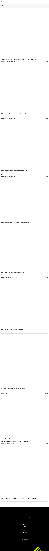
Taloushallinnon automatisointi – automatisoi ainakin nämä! (13, 388)
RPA (10, 277)
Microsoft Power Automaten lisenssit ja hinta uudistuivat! (12, 272)
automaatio (3, 61)
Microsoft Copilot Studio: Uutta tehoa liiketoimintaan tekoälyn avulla (14, 170)
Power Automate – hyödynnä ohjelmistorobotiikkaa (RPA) (12, 329)
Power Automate (7, 277)
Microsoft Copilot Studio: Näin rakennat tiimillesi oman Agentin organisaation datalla (17, 57)
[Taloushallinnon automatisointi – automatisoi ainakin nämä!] (24, 362)
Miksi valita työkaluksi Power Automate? (9, 496)
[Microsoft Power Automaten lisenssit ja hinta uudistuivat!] (24, 251)
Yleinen (15, 61)
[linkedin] (24, 543)
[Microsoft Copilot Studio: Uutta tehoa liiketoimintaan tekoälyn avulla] (24, 145)
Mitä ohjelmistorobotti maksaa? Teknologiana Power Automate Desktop (15, 222)
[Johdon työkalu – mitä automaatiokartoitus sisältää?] (24, 417)
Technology (12, 61)
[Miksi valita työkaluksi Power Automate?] (24, 470)
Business (6, 61)
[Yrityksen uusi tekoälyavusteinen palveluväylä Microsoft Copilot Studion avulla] (24, 88)
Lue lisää (46, 61)
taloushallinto (7, 393)
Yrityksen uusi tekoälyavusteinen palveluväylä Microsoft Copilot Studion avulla (16, 113)
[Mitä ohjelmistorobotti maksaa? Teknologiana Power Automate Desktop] (24, 200)
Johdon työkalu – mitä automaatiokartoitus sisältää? (11, 439)
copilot (9, 61)
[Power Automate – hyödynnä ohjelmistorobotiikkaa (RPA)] (24, 304)
